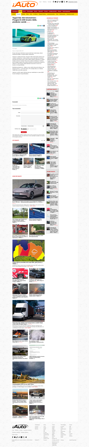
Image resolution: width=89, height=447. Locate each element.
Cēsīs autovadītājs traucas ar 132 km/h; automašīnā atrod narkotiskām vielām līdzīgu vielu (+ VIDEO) (37, 418)
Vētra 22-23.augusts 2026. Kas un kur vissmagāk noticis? (52, 21)
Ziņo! (40, 1)
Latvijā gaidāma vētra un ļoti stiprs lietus (23, 384)
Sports (70, 424)
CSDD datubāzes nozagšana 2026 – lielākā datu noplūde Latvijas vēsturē (52, 45)
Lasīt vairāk (33, 205)
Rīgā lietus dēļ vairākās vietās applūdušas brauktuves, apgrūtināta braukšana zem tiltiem (20, 357)
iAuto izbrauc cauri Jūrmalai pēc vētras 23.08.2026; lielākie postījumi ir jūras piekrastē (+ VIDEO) (19, 221)
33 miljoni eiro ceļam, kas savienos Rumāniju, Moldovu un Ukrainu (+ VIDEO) (39, 167)
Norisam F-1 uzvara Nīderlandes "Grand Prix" (54, 192)
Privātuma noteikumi (16, 432)
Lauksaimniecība (46, 434)
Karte (53, 437)
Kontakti (49, 1)
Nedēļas (57, 91)
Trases (70, 434)
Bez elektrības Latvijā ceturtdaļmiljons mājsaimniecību (36, 342)
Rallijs (70, 426)
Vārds (19, 112)
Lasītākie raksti (52, 89)
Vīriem (53, 424)
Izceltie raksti (17, 176)
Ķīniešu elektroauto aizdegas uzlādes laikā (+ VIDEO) (28, 166)
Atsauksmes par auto (55, 441)
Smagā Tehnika (46, 433)
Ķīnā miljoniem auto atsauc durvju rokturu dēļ (54, 152)
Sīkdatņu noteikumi (24, 432)
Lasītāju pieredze (55, 440)
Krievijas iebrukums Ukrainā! (51, 64)
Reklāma (45, 1)
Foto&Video (62, 433)
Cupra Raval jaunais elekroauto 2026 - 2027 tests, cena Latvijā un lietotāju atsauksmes (52, 84)
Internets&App (63, 431)
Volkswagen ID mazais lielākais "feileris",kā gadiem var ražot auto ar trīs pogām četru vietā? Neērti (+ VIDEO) (20, 296)
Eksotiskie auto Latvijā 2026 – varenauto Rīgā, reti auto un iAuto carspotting (53, 24)
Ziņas (45, 424)
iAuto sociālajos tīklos (52, 81)
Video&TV (37, 440)
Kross (70, 427)
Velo (44, 431)
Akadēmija (53, 430)
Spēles (62, 432)
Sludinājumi (37, 424)
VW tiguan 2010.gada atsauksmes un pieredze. (52, 70)
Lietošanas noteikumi (28, 430)
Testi (61, 430)
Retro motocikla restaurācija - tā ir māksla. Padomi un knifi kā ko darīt (52, 40)
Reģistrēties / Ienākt (73, 1)
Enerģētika (62, 426)
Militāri (53, 434)
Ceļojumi (53, 433)
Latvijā (45, 426)
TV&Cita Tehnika (63, 434)
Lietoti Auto (36, 426)
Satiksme (53, 431)
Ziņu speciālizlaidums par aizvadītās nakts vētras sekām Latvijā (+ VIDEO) (19, 280)
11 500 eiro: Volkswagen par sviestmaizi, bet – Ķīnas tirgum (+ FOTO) (16, 167)
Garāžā (53, 432)
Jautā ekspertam (72, 440)
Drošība (53, 426)
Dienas (53, 91)
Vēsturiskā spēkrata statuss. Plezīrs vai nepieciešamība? (51, 67)
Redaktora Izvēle (46, 438)
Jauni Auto (36, 427)
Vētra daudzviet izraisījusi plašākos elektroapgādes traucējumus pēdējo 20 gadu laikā (54, 216)
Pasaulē (45, 427)
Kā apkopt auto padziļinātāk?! (51, 33)
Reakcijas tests (54, 438)
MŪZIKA (50, 31)
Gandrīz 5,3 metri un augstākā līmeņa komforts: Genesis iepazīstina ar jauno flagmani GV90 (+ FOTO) (54, 119)
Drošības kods (17, 128)
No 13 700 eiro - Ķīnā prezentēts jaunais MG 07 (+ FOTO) (19, 155)
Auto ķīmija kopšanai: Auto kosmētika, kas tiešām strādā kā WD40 (52, 36)
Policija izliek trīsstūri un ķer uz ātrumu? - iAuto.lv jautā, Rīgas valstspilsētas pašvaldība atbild (19, 401)
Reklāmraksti (46, 437)
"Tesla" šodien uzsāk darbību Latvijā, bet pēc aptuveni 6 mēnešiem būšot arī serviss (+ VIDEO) (35, 402)
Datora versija (14, 434)
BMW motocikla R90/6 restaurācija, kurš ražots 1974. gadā (52, 51)
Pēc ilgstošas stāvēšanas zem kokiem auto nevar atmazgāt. (52, 54)
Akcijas (62, 440)
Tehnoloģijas (63, 424)
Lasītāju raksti (54, 445)
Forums (45, 440)
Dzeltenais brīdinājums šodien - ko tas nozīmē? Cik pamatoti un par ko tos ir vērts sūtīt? (53, 28)
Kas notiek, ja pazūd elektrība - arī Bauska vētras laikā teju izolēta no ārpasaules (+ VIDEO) (20, 236)
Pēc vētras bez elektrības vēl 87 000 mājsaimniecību (36, 236)
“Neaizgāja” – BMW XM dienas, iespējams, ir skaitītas (19, 417)
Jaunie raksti (51, 171)
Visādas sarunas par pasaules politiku (52, 62)
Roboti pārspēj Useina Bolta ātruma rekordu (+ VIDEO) (35, 155)
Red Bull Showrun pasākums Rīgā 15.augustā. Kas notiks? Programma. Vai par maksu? (52, 75)
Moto (44, 430)
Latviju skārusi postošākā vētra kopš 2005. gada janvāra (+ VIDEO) (53, 111)
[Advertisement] (44, 84)
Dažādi (62, 437)
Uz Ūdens (45, 432)
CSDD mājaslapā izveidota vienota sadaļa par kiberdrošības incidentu (36, 357)
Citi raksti (15, 140)
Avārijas (53, 427)
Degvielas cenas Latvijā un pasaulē (52, 48)
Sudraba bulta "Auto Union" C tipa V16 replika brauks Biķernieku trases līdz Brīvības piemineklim (53, 58)
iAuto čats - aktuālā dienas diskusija (52, 79)
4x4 (69, 430)
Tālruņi (62, 427)
